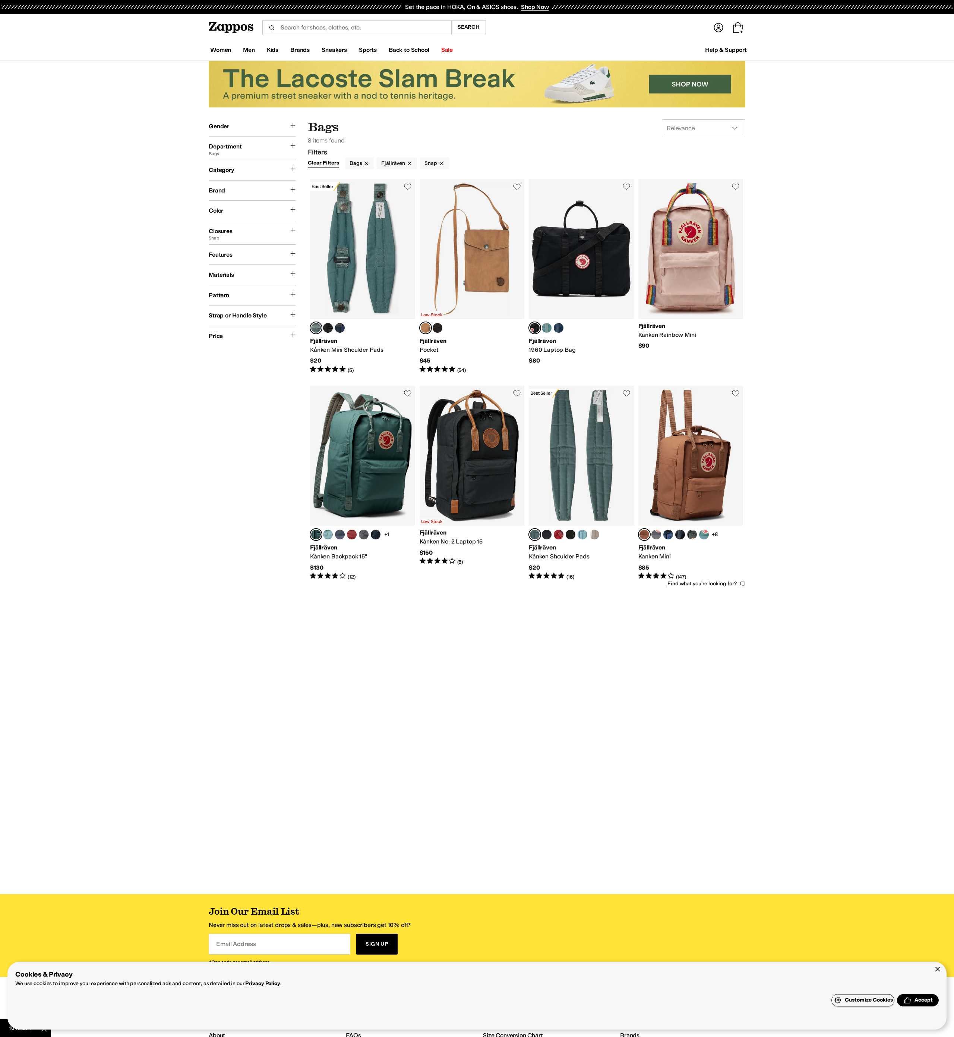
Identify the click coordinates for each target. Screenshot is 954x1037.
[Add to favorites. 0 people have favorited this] (408, 186)
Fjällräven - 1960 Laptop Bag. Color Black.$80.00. (581, 276)
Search (469, 27)
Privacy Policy (262, 983)
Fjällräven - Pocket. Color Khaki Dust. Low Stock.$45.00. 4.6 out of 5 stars (472, 276)
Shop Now (535, 6)
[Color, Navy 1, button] (340, 328)
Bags (356, 163)
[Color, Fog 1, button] (594, 535)
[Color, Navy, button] (559, 328)
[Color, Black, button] (437, 328)
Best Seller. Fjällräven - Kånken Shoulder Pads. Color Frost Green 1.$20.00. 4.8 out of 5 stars (581, 483)
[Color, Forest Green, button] (692, 535)
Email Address (236, 943)
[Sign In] (718, 27)
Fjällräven (393, 163)
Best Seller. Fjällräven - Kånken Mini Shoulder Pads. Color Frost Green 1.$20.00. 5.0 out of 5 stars (362, 276)
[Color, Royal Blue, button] (668, 535)
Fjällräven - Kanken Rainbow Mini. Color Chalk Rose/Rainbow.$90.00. (690, 276)
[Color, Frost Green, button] (547, 328)
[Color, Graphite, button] (340, 535)
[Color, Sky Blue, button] (328, 535)
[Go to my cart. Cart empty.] (737, 27)
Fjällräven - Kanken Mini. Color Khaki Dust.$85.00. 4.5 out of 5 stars (690, 483)
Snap (430, 163)
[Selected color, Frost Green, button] (316, 535)
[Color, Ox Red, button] (352, 535)
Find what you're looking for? (702, 583)
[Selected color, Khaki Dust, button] (426, 328)
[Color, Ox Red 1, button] (559, 535)
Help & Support (726, 49)
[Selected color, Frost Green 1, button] (316, 328)
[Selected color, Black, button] (535, 328)
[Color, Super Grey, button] (364, 535)
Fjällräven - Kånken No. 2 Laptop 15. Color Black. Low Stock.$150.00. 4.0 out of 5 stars (472, 483)
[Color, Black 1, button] (328, 328)
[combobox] (356, 27)
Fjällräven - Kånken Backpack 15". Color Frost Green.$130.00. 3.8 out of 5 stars (362, 483)
